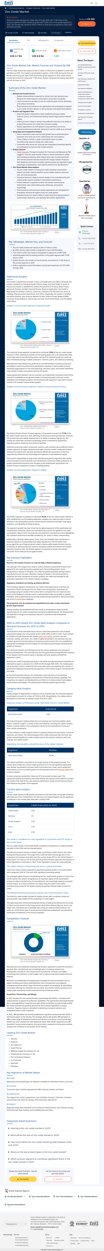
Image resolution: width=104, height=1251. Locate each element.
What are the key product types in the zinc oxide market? (38, 1152)
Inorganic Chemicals (33, 8)
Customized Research (21, 1240)
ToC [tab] (28, 40)
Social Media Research (22, 1245)
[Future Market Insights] (8, 3)
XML (78, 1243)
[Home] (6, 8)
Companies (59, 40)
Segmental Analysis (84, 85)
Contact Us (49, 1246)
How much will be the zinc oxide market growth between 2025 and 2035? (40, 1143)
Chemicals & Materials (16, 8)
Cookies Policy (85, 1241)
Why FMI (49, 1240)
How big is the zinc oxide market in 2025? (31, 1128)
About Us (49, 1238)
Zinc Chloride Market (64, 1196)
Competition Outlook (84, 110)
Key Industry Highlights (85, 88)
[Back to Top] (99, 1234)
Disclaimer (73, 1238)
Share (57, 232)
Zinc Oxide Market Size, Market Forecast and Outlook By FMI (87, 67)
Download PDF (88, 51)
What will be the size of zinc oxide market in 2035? (35, 1135)
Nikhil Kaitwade (29, 33)
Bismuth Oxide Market (16, 1205)
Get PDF (59, 1179)
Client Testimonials (52, 1243)
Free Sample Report (88, 43)
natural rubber (64, 769)
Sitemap (72, 1243)
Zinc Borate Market (14, 1196)
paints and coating (45, 636)
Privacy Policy (74, 1241)
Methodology (87, 132)
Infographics (43, 40)
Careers (57, 1238)
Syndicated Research (21, 1238)
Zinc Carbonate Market (41, 1196)
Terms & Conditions (85, 1238)
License (68, 32)
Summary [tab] (13, 40)
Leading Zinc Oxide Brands (86, 113)
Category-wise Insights (85, 102)
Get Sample (24, 1179)
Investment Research (21, 1242)
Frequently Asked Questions (86, 123)
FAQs (92, 1241)
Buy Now (88, 24)
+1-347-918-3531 (37, 1229)
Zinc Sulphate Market (88, 1196)
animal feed (20, 599)
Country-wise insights (84, 106)
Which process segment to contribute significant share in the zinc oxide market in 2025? (39, 1160)
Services (16, 1235)
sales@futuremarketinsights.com (47, 1227)
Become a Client (59, 1240)
